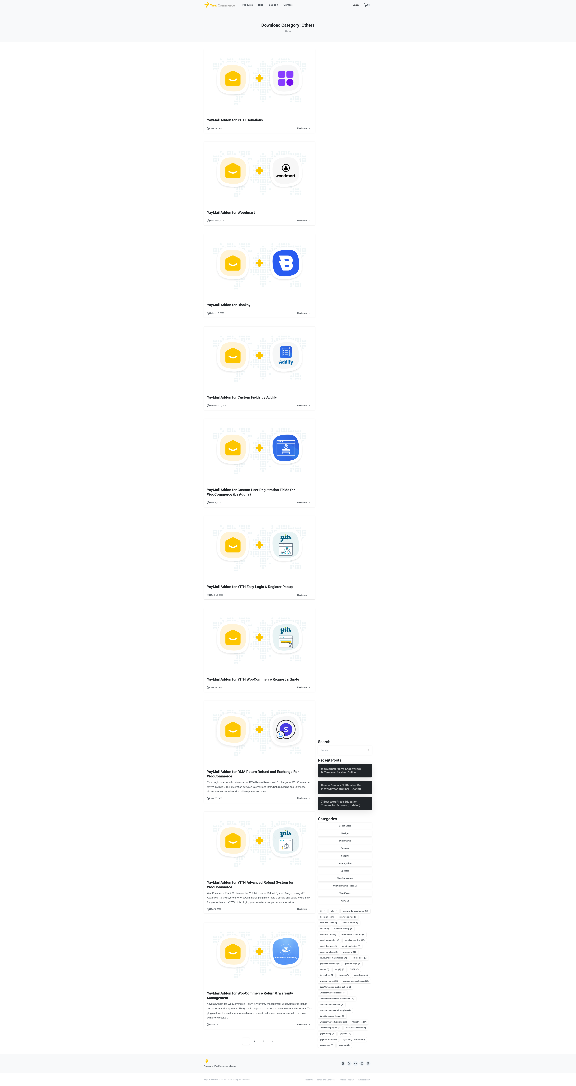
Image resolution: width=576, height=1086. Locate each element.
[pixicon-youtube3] (355, 1063)
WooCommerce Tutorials (345, 886)
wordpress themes (356, 1028)
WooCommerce (345, 878)
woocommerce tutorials (333, 1022)
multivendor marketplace (333, 958)
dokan (324, 928)
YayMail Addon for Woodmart (231, 212)
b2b (334, 911)
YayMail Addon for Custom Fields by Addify (242, 397)
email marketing (351, 946)
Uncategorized (345, 863)
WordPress (344, 893)
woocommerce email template (335, 1010)
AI (322, 911)
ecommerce (328, 934)
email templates (329, 952)
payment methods (329, 964)
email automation (329, 940)
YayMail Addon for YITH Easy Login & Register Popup (250, 587)
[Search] (368, 750)
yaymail (345, 1033)
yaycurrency (327, 1033)
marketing (349, 952)
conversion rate (347, 917)
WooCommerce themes (332, 1016)
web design (361, 975)
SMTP (354, 969)
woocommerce (329, 981)
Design (344, 833)
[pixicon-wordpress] (368, 1063)
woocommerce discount (332, 993)
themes (344, 975)
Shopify (345, 856)
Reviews (345, 848)
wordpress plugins (330, 1028)
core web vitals (328, 923)
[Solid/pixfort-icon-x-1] (349, 1063)
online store (359, 958)
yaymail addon (328, 1039)
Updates (345, 871)
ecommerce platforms (353, 934)
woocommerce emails (331, 1004)
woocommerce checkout (356, 981)
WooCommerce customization (335, 987)
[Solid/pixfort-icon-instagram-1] (361, 1063)
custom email (350, 923)
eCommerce (345, 841)
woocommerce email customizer (337, 999)
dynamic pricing (343, 928)
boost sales (327, 917)
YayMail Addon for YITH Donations (235, 120)
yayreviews (326, 1045)
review (324, 969)
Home (288, 31)
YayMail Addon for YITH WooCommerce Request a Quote (253, 679)
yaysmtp (344, 1045)
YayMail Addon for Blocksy (228, 305)
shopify (339, 969)
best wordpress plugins (355, 911)
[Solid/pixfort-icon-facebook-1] (342, 1063)
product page (352, 964)
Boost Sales (345, 826)
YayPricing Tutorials (353, 1039)
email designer (328, 946)
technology (326, 975)
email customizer (354, 940)
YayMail (345, 901)
